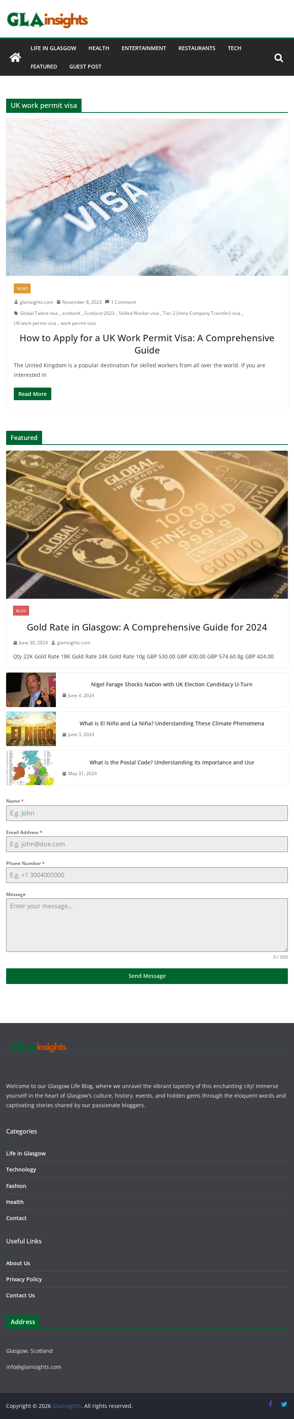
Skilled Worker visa (139, 313)
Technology (21, 1169)
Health (98, 48)
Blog (21, 610)
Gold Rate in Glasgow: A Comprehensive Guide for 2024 (147, 627)
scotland (71, 313)
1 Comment (123, 302)
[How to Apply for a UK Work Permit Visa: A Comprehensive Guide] (147, 197)
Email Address (24, 832)
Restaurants (197, 48)
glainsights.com (36, 302)
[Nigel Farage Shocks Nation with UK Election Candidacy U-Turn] (31, 690)
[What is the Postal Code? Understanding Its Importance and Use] (31, 768)
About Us (18, 1263)
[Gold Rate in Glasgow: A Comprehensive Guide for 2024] (147, 525)
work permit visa (78, 323)
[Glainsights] (15, 57)
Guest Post (85, 66)
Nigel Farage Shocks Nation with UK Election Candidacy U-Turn (172, 684)
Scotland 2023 (99, 313)
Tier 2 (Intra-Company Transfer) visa (201, 313)
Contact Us (20, 1295)
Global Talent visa (39, 313)
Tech (235, 48)
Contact (16, 1218)
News (22, 288)
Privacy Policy (24, 1279)
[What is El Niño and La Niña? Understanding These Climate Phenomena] (31, 729)
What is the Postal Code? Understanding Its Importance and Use (172, 762)
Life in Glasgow (53, 48)
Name (15, 801)
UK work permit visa (35, 323)
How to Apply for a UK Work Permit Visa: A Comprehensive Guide (147, 343)
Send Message (147, 975)
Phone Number (25, 863)
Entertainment (144, 48)
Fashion (16, 1185)
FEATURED (44, 66)
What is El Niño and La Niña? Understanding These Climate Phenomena (172, 723)
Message (16, 894)
